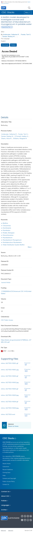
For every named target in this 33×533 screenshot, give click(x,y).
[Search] (29, 7)
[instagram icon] (28, 516)
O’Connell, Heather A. (21, 136)
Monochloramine (8, 235)
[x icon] (25, 516)
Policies (4, 501)
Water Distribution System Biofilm (14, 245)
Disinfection (6, 230)
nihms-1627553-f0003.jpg (10, 395)
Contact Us (6, 484)
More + (30, 247)
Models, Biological (8, 233)
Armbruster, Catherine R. (11, 34)
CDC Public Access (7, 320)
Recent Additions (8, 469)
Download (5, 45)
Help (4, 475)
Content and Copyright (9, 478)
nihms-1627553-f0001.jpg (10, 370)
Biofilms (5, 223)
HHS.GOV (3, 530)
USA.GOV (10, 530)
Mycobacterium (7, 238)
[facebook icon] (22, 516)
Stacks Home (6, 463)
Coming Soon (6, 472)
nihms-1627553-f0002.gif (9, 376)
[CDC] (3, 7)
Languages (5, 505)
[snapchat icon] (28, 520)
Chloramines (7, 226)
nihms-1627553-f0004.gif (9, 402)
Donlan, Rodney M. (8, 36)
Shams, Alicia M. (6, 138)
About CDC (5, 496)
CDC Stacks (8, 438)
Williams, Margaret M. (20, 138)
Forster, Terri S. (26, 34)
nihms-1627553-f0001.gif (9, 363)
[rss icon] (30, 520)
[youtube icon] (22, 520)
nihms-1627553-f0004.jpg (10, 408)
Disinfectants (7, 228)
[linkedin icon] (30, 516)
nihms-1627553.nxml (8, 414)
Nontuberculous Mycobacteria (12, 242)
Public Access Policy (9, 481)
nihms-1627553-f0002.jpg (10, 382)
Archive (4, 510)
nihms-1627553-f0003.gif (9, 389)
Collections (6, 467)
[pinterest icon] (25, 520)
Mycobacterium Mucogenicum (12, 240)
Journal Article (5, 282)
